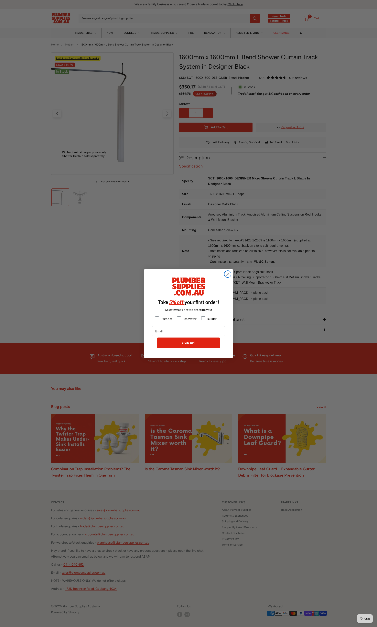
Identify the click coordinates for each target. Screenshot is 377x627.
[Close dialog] (227, 274)
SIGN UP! (188, 342)
